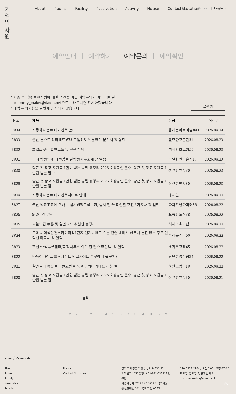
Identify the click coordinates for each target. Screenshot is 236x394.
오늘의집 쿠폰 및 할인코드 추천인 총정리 (64, 223)
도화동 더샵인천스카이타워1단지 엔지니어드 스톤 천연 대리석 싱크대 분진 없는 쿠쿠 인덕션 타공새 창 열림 (100, 235)
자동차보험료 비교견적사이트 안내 (59, 194)
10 (151, 314)
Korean (203, 8)
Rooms (60, 8)
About (40, 8)
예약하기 (100, 55)
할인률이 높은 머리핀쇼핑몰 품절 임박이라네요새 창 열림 (76, 266)
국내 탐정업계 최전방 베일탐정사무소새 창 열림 (69, 158)
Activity (132, 8)
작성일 (214, 120)
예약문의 (136, 55)
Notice (153, 8)
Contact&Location (183, 8)
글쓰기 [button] (208, 106)
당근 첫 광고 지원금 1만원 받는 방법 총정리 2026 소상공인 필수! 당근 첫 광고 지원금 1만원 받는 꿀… (99, 170)
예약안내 (65, 55)
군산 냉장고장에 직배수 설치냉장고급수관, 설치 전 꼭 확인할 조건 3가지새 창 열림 (95, 204)
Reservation (106, 8)
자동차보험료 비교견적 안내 (54, 129)
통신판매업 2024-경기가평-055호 (141, 388)
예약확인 (172, 55)
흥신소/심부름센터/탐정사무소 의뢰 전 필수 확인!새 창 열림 (78, 246)
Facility (81, 8)
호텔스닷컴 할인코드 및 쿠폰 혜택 (58, 149)
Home (8, 358)
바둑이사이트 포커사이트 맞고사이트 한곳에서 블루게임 (75, 256)
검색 (85, 298)
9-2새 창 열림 (42, 214)
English (220, 8)
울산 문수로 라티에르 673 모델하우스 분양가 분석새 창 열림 (78, 139)
